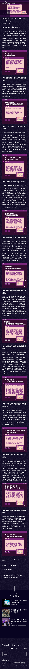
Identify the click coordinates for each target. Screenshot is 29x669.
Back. (5, 13)
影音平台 (5, 566)
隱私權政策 (5, 660)
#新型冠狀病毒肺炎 (17, 575)
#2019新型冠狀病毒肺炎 (10, 577)
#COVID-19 (6, 575)
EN (26, 648)
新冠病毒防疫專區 (7, 569)
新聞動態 (13, 566)
